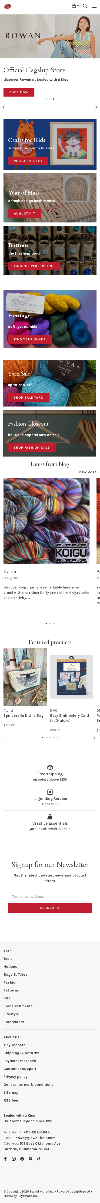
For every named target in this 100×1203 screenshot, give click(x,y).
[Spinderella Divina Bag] (25, 677)
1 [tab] (46, 99)
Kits (7, 998)
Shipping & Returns (21, 1053)
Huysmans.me (27, 1196)
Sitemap (10, 1092)
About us (11, 1037)
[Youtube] (30, 1159)
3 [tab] (54, 99)
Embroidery (13, 1022)
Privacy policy (15, 1076)
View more (88, 472)
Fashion (10, 982)
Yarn (7, 950)
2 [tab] (50, 99)
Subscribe (50, 908)
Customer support (20, 1068)
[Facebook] (5, 1159)
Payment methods (19, 1061)
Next (96, 106)
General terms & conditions (28, 1084)
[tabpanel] (50, 55)
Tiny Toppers (14, 1045)
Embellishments (18, 1006)
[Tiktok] (39, 1159)
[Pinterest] (22, 1159)
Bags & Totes (15, 974)
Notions (10, 966)
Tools (8, 958)
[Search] (85, 7)
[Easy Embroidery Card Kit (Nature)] (71, 677)
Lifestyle (11, 1014)
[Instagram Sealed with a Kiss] (14, 1159)
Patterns (11, 990)
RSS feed (11, 1100)
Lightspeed (82, 1191)
